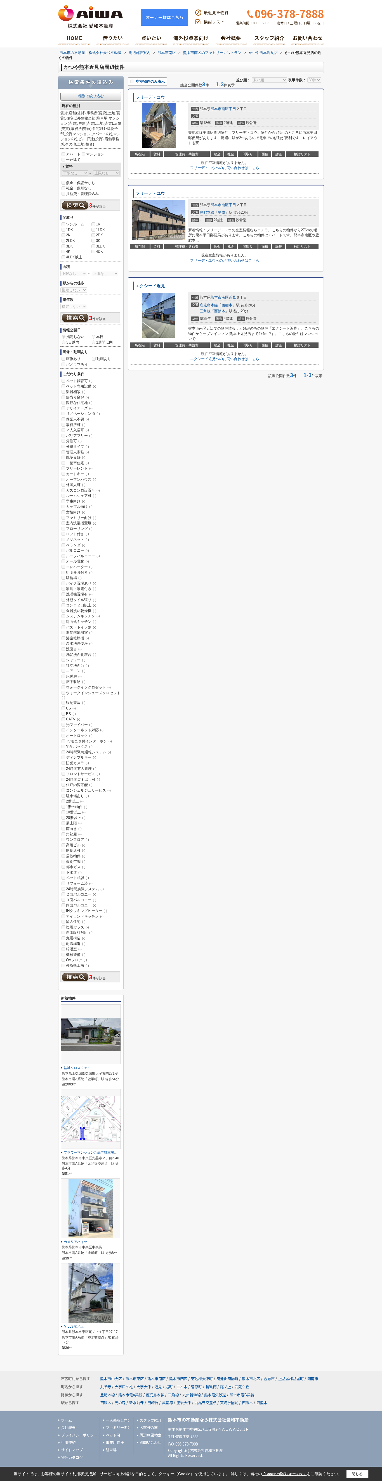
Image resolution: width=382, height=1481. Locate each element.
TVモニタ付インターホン (89, 741)
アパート (73, 154)
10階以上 (76, 812)
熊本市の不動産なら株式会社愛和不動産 (208, 1419)
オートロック (79, 736)
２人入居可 (77, 430)
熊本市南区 (220, 109)
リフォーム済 (79, 883)
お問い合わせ (308, 37)
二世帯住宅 (77, 463)
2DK (99, 235)
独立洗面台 (77, 665)
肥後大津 (183, 1402)
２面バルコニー (81, 894)
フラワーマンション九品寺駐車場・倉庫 (94, 1152)
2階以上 (75, 801)
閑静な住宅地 (79, 403)
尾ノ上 (225, 1386)
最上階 (74, 823)
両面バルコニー (81, 905)
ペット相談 (77, 878)
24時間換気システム (85, 889)
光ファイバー (79, 725)
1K (98, 224)
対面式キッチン (81, 622)
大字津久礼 (124, 1386)
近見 (232, 297)
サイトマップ (72, 1450)
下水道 (74, 872)
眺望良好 (75, 457)
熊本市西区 (178, 1378)
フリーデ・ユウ (150, 193)
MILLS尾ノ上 (74, 1326)
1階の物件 (76, 807)
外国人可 (75, 485)
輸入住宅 (75, 922)
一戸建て (73, 160)
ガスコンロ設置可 (83, 490)
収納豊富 (75, 703)
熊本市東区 (135, 1378)
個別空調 (75, 861)
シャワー (75, 660)
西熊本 (226, 305)
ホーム (66, 1420)
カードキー (77, 474)
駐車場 (111, 1450)
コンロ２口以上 (81, 605)
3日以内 (72, 342)
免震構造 (75, 938)
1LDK (100, 230)
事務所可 (75, 425)
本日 (99, 337)
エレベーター (79, 567)
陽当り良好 (77, 397)
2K (68, 235)
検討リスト (214, 22)
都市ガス (75, 867)
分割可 (74, 441)
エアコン (75, 671)
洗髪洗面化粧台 (81, 655)
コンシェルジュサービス (88, 790)
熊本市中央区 (111, 1378)
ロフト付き (77, 534)
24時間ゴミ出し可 (83, 779)
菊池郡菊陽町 (227, 1378)
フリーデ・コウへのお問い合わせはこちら (224, 168)
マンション (95, 154)
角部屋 (74, 834)
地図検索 (112, 40)
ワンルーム (75, 224)
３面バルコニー (81, 900)
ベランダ (75, 545)
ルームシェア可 (81, 496)
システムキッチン (83, 616)
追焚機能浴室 (79, 632)
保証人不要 (77, 419)
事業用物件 (115, 1442)
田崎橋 (152, 1402)
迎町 (169, 1386)
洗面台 (74, 649)
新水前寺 (136, 1402)
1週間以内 (104, 342)
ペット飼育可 (79, 381)
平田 (232, 109)
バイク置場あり (81, 583)
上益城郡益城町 (291, 1378)
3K (98, 241)
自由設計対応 (79, 932)
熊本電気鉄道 (215, 1394)
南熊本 (105, 1402)
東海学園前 (229, 1402)
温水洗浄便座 (79, 643)
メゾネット (77, 539)
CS (71, 708)
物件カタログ (72, 1457)
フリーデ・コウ (150, 97)
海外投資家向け (191, 37)
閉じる (357, 1474)
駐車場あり (77, 796)
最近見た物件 (216, 12)
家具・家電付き (81, 589)
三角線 (205, 311)
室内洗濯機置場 (81, 523)
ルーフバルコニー (83, 556)
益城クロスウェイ (77, 1068)
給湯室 (74, 949)
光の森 (120, 1402)
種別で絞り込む (91, 96)
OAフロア (76, 960)
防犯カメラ (77, 763)
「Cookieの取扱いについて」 (284, 1474)
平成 (221, 212)
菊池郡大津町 (202, 1378)
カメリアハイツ (75, 1242)
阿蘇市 (312, 1378)
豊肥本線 (207, 212)
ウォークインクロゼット (88, 687)
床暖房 (74, 676)
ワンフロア (77, 839)
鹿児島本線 (209, 305)
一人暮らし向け (118, 1420)
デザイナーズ (79, 408)
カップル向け (79, 506)
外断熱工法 (77, 965)
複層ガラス (77, 927)
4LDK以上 (74, 257)
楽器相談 (75, 392)
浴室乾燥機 (77, 638)
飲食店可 (75, 850)
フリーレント (79, 468)
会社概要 (231, 37)
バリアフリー (79, 436)
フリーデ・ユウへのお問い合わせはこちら (224, 260)
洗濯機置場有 (79, 594)
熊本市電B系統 (242, 1394)
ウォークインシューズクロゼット (91, 695)
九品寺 (105, 1386)
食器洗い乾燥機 (81, 611)
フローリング (79, 529)
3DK (69, 246)
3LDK (100, 246)
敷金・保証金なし (80, 183)
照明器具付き (79, 572)
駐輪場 (74, 578)
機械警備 (75, 955)
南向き (74, 829)
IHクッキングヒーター (86, 911)
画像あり (73, 359)
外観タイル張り (81, 600)
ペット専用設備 (81, 386)
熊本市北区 (251, 1378)
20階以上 (76, 818)
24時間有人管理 (81, 768)
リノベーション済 (83, 413)
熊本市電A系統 (130, 1394)
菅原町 (196, 1386)
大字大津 (143, 1386)
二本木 (181, 1386)
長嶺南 (211, 1386)
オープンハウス (81, 479)
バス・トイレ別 (81, 627)
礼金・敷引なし (78, 188)
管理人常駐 (77, 452)
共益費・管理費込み (82, 194)
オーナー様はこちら (164, 17)
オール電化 (77, 561)
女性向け (75, 512)
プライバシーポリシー (79, 1435)
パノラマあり (77, 364)
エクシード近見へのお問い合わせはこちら (224, 359)
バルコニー (77, 550)
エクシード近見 (150, 286)
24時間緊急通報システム (88, 752)
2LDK (70, 241)
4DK (99, 251)
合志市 (269, 1378)
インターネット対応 (84, 730)
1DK (69, 230)
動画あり (103, 359)
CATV (73, 719)
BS (71, 714)
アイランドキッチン (84, 916)
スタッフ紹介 (269, 37)
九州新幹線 (191, 1394)
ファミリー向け (81, 518)
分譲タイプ (77, 446)
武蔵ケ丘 (242, 1386)
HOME (74, 37)
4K (68, 251)
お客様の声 (149, 1427)
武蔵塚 (167, 1402)
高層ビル (75, 845)
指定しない (75, 337)
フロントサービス (83, 774)
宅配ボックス (79, 746)
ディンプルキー (81, 757)
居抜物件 (75, 856)
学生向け (75, 501)
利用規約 (68, 1442)
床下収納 (75, 682)
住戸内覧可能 (79, 785)
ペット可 (113, 1435)
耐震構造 (75, 944)
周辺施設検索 (150, 1435)
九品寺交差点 (205, 1402)
